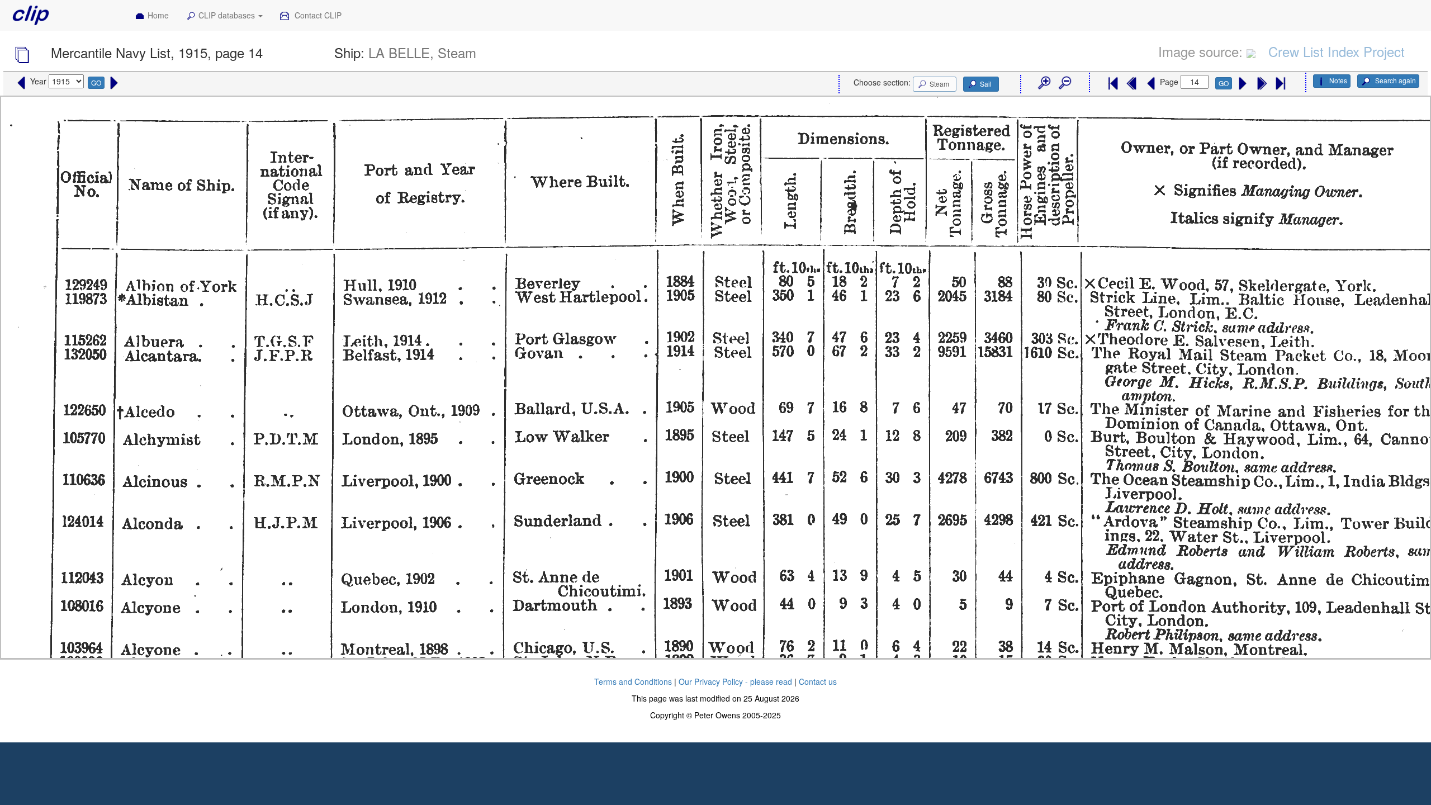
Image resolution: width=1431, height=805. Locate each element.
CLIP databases (227, 15)
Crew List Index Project (1336, 51)
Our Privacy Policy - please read (735, 681)
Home (158, 15)
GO (96, 82)
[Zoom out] (1064, 83)
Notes (1338, 80)
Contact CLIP (317, 15)
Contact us (818, 681)
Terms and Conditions (633, 681)
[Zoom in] (1043, 83)
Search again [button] (1394, 80)
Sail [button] (986, 83)
